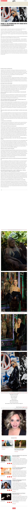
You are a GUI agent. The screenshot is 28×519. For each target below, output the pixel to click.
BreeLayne (2, 229)
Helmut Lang (9, 229)
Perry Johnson (18, 457)
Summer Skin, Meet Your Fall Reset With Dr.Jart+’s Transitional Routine (19, 468)
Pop (15, 440)
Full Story (16, 451)
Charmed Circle (20, 392)
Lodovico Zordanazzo (13, 312)
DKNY (13, 229)
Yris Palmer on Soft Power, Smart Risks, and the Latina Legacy (20, 449)
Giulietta (1, 392)
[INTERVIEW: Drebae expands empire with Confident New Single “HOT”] (6, 487)
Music (2, 8)
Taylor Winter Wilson (21, 450)
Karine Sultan (25, 229)
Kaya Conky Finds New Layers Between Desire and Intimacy (18, 494)
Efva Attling (20, 229)
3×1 (11, 229)
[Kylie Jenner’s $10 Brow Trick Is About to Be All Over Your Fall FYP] (6, 458)
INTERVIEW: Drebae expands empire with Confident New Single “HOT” (19, 480)
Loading (14, 508)
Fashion (3, 440)
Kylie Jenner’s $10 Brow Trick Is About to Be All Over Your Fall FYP (19, 456)
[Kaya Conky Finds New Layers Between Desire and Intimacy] (6, 496)
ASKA (16, 229)
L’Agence (7, 392)
